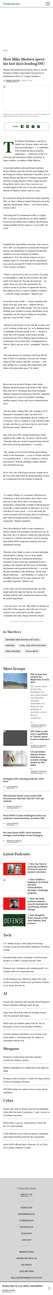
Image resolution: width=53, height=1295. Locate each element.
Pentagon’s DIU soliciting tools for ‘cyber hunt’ (23, 780)
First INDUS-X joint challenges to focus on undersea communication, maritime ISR (24, 817)
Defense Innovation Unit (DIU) (22, 639)
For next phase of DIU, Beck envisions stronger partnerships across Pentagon (23, 834)
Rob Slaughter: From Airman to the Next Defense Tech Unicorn (38, 919)
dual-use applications (33, 645)
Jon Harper (12, 786)
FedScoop (26, 1207)
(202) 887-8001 (26, 1271)
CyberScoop (26, 1220)
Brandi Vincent (13, 80)
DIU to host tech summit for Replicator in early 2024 (39, 678)
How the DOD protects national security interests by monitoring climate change (38, 904)
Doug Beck (32, 651)
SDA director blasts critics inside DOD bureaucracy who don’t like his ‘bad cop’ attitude (23, 798)
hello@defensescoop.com (26, 1277)
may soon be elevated (12, 263)
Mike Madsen (12, 651)
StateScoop (26, 1226)
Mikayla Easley (38, 725)
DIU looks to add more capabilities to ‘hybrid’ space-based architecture (39, 735)
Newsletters (26, 1251)
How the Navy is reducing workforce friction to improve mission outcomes (37, 868)
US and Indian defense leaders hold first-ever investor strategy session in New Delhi (38, 758)
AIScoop (26, 1239)
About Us (26, 1194)
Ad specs (26, 1264)
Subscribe (8, 1290)
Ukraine (9, 645)
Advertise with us (26, 1258)
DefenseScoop (26, 1214)
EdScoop (26, 1233)
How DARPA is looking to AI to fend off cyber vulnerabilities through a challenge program (38, 886)
